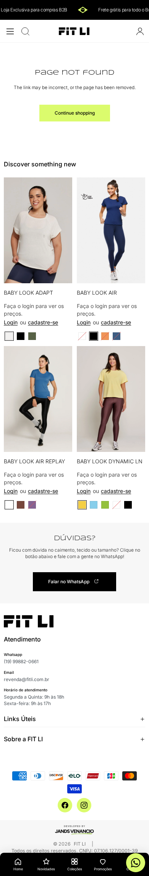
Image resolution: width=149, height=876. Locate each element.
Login (11, 322)
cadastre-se (43, 322)
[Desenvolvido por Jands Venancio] (74, 829)
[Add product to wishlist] (61, 191)
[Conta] (139, 31)
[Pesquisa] (25, 31)
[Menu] (10, 31)
